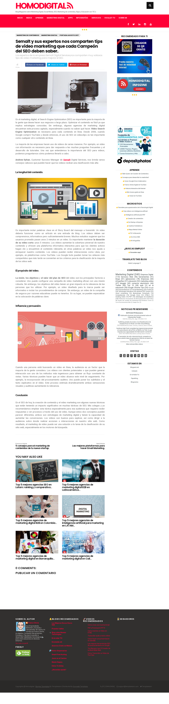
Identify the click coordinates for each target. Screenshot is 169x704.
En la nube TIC (57, 638)
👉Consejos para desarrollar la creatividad (134, 177)
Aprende (39, 18)
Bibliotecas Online (146, 300)
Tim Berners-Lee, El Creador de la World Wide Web (99, 649)
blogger (123, 283)
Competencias (120, 295)
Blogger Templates (42, 686)
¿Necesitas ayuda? (59, 670)
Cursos (148, 291)
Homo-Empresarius (59, 651)
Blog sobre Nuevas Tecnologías (59, 633)
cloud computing (122, 293)
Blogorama (134, 382)
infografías (120, 281)
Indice (29, 18)
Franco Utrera (33, 623)
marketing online (147, 281)
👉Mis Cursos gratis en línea (134, 192)
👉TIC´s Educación (134, 233)
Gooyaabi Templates (80, 686)
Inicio (20, 18)
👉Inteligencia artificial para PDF (134, 215)
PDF (130, 297)
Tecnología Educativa (126, 291)
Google (151, 288)
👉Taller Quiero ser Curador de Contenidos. (134, 174)
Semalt (66, 159)
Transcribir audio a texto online (99, 636)
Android (139, 291)
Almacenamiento (141, 298)
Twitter (118, 285)
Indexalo (134, 371)
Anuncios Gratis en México (62, 646)
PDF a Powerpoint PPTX (96, 628)
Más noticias (130, 344)
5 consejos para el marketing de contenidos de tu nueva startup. (33, 446)
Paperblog (134, 378)
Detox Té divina (57, 666)
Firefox (151, 298)
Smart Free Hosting (59, 654)
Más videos (139, 344)
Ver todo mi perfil (22, 643)
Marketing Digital (55, 18)
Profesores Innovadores (126, 298)
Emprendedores (124, 290)
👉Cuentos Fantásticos (134, 226)
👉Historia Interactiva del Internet (134, 188)
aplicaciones (130, 279)
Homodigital (41, 6)
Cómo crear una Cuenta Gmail (98, 625)
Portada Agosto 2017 (69, 35)
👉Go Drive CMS (134, 237)
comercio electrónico (140, 283)
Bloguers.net (134, 367)
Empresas (145, 279)
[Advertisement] (134, 110)
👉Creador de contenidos (134, 218)
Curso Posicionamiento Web (123, 302)
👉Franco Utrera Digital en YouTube (134, 185)
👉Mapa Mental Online (134, 229)
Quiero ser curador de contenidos (128, 300)
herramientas (144, 277)
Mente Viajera (57, 662)
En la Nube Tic (134, 374)
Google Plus (136, 302)
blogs (118, 279)
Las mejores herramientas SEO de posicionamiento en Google (99, 644)
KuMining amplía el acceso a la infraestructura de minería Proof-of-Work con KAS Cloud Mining (134, 322)
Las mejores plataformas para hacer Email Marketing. (88, 446)
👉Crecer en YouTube (134, 196)
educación (132, 281)
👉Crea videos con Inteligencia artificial (135, 211)
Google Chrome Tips (136, 288)
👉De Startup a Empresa (134, 222)
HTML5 (147, 295)
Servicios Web (127, 277)
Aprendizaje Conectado (141, 293)
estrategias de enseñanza (144, 297)
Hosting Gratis (120, 297)
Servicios (96, 18)
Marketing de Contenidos (28, 35)
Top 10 (130, 285)
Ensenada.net (57, 642)
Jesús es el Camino (59, 658)
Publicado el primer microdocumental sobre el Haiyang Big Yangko (135, 316)
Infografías (82, 18)
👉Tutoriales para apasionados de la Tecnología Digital (134, 207)
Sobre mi (123, 18)
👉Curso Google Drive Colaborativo (134, 181)
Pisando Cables (58, 629)
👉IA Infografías (134, 240)
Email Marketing (138, 290)
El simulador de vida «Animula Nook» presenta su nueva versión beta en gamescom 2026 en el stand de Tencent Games (134, 338)
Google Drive (135, 295)
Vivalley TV (109, 18)
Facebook (150, 290)
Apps (70, 18)
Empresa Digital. (147, 275)
